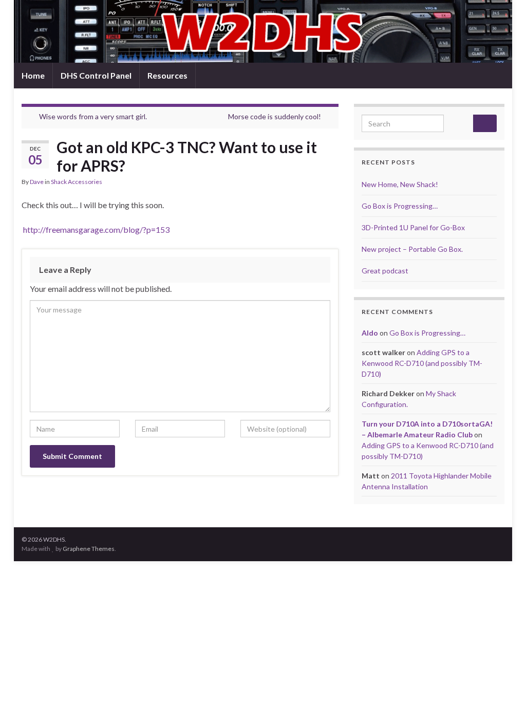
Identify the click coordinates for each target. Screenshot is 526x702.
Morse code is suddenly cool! (274, 116)
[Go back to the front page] (263, 31)
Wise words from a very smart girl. (93, 116)
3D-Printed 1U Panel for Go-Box (413, 227)
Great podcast (385, 270)
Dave (37, 182)
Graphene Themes (89, 548)
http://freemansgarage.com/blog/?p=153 (96, 229)
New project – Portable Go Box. (412, 249)
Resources (167, 75)
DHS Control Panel (96, 75)
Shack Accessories (76, 182)
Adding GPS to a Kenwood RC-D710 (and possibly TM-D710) (422, 363)
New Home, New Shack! (400, 184)
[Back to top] (503, 679)
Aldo (370, 332)
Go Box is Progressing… (400, 205)
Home (33, 75)
